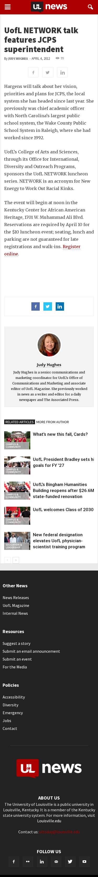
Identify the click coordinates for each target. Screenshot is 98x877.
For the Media (15, 666)
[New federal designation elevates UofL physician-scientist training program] (17, 541)
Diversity (10, 704)
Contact (10, 728)
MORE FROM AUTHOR (52, 422)
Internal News (15, 613)
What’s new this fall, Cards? (60, 434)
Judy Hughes (18, 58)
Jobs (7, 720)
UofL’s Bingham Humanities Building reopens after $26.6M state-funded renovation (63, 490)
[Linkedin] (42, 862)
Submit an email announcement (31, 651)
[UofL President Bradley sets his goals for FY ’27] (17, 465)
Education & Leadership (14, 546)
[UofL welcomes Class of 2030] (17, 516)
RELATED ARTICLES (19, 422)
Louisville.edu (49, 820)
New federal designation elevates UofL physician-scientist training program (59, 540)
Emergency (13, 712)
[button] (90, 7)
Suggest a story (16, 643)
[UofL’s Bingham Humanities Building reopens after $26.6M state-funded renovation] (17, 491)
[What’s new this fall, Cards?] (17, 440)
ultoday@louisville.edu (59, 831)
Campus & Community (13, 446)
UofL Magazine (16, 605)
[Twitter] (70, 862)
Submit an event (17, 659)
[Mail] (56, 862)
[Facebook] (14, 862)
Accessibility (14, 697)
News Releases (16, 597)
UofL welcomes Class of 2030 (63, 509)
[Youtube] (84, 862)
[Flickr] (28, 862)
